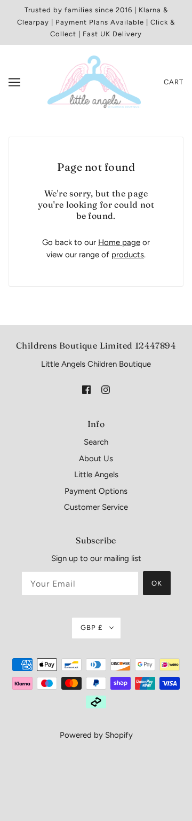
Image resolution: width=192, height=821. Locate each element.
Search (96, 442)
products (127, 254)
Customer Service (96, 507)
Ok (156, 583)
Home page (119, 242)
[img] (86, 389)
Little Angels (96, 474)
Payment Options (96, 491)
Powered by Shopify (96, 735)
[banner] (94, 81)
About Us (96, 458)
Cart (173, 82)
